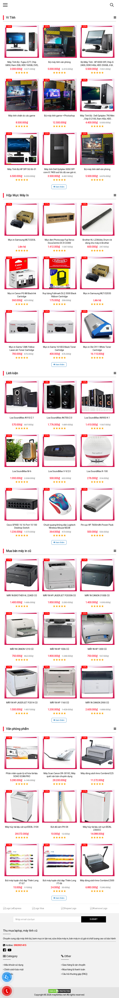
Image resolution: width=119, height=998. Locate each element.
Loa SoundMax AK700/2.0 (59, 417)
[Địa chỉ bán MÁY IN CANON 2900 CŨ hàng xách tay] (97, 682)
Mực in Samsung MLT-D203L (22, 240)
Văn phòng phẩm (17, 729)
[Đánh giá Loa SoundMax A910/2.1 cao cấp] (21, 397)
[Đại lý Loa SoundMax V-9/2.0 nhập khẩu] (59, 450)
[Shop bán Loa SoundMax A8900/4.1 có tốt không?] (97, 397)
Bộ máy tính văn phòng (59, 62)
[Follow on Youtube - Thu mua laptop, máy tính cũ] (10, 950)
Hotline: (16, 945)
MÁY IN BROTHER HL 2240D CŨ (22, 595)
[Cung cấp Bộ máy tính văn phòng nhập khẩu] (59, 41)
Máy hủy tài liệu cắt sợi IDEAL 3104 (21, 827)
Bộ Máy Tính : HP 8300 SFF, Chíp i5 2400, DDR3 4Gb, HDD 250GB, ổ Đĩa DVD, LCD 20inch (97, 65)
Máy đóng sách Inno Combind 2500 (97, 880)
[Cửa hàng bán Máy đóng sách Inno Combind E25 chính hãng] (97, 752)
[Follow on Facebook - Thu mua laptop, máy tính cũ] (5, 950)
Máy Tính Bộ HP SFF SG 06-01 (21, 169)
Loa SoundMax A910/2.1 (22, 417)
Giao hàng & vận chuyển (73, 965)
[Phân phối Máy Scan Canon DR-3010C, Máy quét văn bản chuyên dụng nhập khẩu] (59, 752)
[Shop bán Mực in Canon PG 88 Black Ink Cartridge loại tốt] (21, 272)
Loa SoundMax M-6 (21, 471)
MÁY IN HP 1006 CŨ (59, 649)
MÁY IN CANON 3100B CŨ (97, 595)
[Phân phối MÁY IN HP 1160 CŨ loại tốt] (59, 682)
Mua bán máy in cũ (18, 551)
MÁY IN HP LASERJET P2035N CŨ (59, 595)
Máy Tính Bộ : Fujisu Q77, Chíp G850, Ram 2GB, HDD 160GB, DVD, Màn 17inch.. (21, 65)
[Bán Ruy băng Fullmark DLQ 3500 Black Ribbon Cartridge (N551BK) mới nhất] (59, 272)
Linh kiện (12, 373)
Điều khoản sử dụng (13, 965)
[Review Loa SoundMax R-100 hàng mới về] (97, 450)
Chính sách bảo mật (14, 969)
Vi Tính (10, 17)
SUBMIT (94, 919)
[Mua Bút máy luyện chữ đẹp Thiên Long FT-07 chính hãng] (21, 860)
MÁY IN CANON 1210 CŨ (21, 649)
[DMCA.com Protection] (59, 991)
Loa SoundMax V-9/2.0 (59, 471)
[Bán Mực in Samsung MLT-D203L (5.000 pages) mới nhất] (21, 219)
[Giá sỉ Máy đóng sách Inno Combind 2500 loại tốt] (97, 860)
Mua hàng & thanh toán (73, 969)
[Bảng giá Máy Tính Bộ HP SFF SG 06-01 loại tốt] (21, 148)
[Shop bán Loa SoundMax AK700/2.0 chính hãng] (59, 397)
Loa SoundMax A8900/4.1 (97, 417)
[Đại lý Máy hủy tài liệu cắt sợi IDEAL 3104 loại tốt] (21, 806)
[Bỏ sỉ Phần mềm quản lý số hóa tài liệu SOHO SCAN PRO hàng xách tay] (21, 752)
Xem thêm (59, 187)
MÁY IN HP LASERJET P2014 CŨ (21, 702)
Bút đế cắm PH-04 (59, 827)
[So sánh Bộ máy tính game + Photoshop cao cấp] (59, 95)
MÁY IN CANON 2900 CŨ (97, 702)
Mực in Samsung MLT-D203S (97, 293)
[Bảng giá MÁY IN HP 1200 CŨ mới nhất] (97, 628)
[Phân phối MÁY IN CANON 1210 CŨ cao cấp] (21, 628)
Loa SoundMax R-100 (97, 471)
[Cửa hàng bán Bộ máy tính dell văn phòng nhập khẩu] (97, 148)
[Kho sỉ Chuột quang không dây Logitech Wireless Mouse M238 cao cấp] (59, 504)
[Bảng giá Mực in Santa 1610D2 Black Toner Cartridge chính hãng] (59, 326)
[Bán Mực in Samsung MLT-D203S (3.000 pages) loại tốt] (97, 272)
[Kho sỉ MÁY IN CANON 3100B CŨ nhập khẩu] (97, 575)
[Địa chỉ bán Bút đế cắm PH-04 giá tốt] (59, 806)
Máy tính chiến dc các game (21, 115)
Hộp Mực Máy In (17, 195)
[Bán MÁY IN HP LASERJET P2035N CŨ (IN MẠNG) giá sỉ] (59, 575)
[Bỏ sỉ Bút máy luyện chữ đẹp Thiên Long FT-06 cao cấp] (59, 860)
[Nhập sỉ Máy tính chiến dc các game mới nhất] (21, 95)
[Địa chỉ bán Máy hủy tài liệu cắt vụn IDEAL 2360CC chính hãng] (97, 806)
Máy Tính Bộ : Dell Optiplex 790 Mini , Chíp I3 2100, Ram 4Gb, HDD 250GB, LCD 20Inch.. (97, 118)
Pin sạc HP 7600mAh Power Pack (97, 525)
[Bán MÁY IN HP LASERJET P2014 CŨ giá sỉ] (21, 682)
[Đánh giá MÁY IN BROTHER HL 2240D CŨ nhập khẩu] (21, 575)
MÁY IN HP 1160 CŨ (59, 702)
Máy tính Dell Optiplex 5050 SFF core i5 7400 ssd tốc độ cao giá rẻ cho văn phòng (59, 172)
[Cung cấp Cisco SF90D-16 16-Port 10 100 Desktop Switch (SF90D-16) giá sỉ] (21, 504)
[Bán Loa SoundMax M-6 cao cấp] (21, 450)
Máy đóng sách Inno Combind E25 (97, 773)
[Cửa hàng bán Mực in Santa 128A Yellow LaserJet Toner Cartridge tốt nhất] (21, 326)
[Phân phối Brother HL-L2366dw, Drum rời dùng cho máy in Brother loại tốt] (97, 219)
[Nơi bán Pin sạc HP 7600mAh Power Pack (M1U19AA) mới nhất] (97, 504)
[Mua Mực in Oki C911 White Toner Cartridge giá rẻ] (97, 326)
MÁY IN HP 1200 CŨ (97, 649)
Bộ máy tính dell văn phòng (97, 169)
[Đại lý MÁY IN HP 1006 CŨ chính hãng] (59, 628)
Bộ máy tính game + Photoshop (59, 115)
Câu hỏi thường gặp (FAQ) (74, 974)
